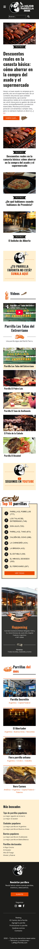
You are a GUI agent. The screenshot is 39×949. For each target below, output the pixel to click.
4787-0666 (19, 637)
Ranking (18, 918)
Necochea (30, 732)
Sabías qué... (11, 118)
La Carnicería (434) (19, 543)
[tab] (19, 358)
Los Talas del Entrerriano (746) (18, 520)
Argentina (12, 703)
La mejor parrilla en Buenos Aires (16, 829)
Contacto (18, 931)
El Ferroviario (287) (19, 567)
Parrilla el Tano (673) (20, 532)
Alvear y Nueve (9, 855)
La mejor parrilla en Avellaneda (15, 837)
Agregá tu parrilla (18, 923)
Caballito (28, 761)
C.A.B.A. (20, 761)
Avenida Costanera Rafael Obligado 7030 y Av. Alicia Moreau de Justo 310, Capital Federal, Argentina (19, 633)
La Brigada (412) (17, 549)
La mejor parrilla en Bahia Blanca (15, 840)
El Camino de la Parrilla (18, 921)
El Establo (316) (17, 554)
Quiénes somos (18, 928)
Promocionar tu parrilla (18, 926)
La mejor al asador (10, 819)
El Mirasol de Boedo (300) (20, 560)
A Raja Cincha (8, 848)
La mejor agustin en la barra (14, 816)
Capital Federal (24, 703)
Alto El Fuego (8, 853)
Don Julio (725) (17, 527)
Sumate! (19, 895)
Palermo (19, 793)
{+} (4, 113)
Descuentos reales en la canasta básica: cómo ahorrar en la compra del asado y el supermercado (18, 69)
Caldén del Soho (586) (20, 538)
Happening (19, 627)
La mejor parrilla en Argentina (14, 827)
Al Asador (7, 850)
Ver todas (19, 573)
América (7, 790)
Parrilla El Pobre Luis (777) (20, 513)
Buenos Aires (19, 732)
